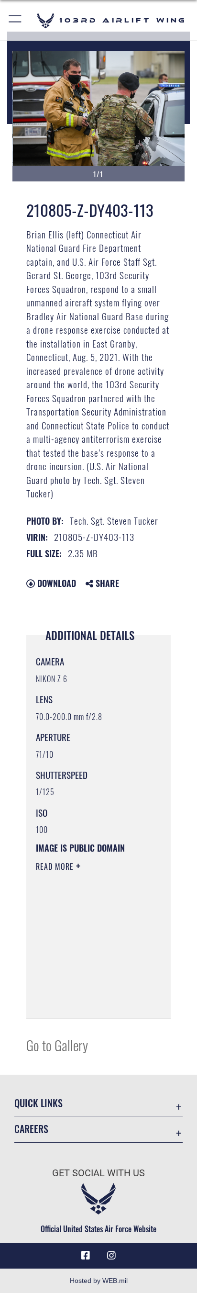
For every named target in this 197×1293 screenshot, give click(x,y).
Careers (31, 1129)
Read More (56, 866)
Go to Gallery (57, 1044)
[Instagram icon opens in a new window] (111, 1255)
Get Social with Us (98, 1173)
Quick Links (38, 1103)
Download (55, 583)
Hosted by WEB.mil (99, 1280)
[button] (15, 20)
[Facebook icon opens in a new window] (85, 1255)
